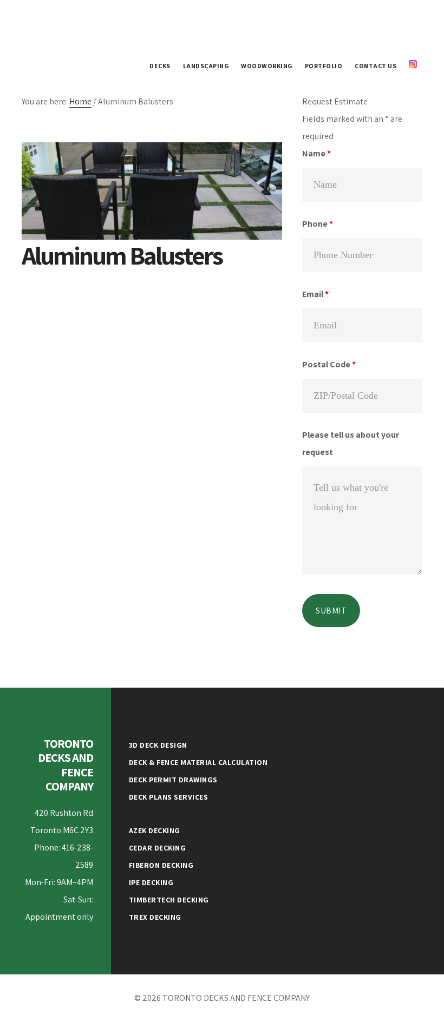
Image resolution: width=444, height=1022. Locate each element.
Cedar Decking (157, 848)
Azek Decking (154, 830)
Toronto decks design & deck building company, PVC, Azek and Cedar (103, 24)
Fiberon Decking (161, 865)
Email (315, 294)
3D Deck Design (158, 745)
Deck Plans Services (168, 797)
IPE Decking (151, 882)
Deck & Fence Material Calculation (198, 762)
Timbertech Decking (169, 900)
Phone (317, 223)
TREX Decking (155, 917)
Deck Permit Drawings (173, 779)
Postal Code (329, 364)
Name (316, 153)
